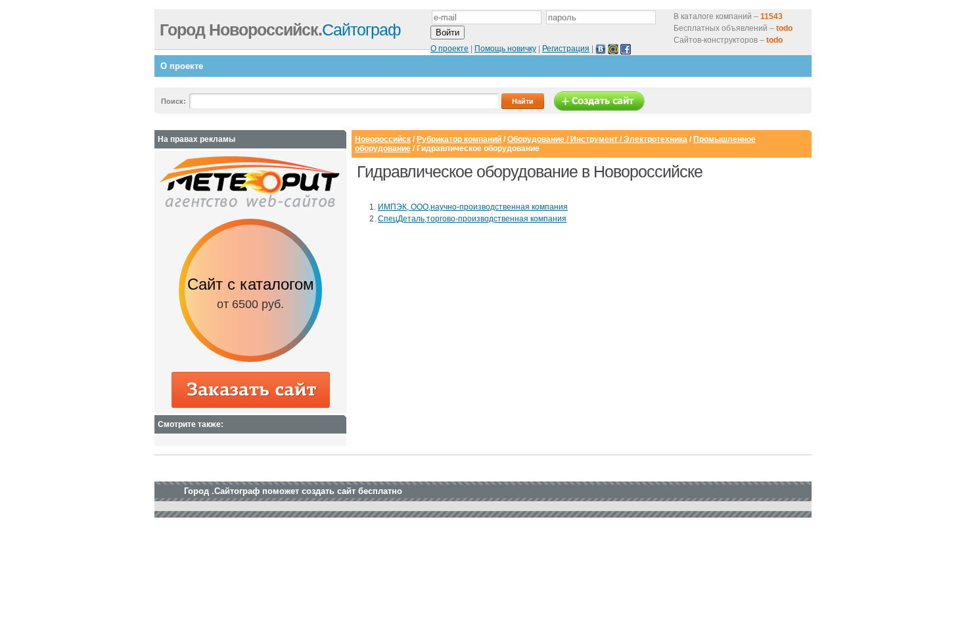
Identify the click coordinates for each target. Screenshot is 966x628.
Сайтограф (280, 29)
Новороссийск (383, 139)
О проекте (449, 48)
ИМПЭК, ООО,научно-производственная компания (473, 207)
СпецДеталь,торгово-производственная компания (472, 218)
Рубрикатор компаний (459, 139)
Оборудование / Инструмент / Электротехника (597, 139)
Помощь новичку (505, 48)
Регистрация (565, 48)
